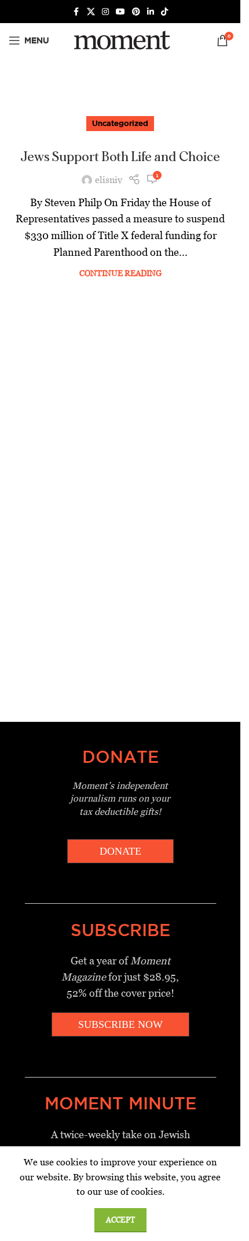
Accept (120, 1220)
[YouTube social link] (120, 12)
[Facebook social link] (76, 12)
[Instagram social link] (105, 12)
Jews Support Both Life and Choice (120, 157)
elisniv (108, 179)
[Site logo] (120, 39)
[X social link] (90, 12)
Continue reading (120, 273)
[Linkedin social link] (151, 12)
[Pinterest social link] (136, 12)
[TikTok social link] (164, 12)
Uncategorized (120, 123)
